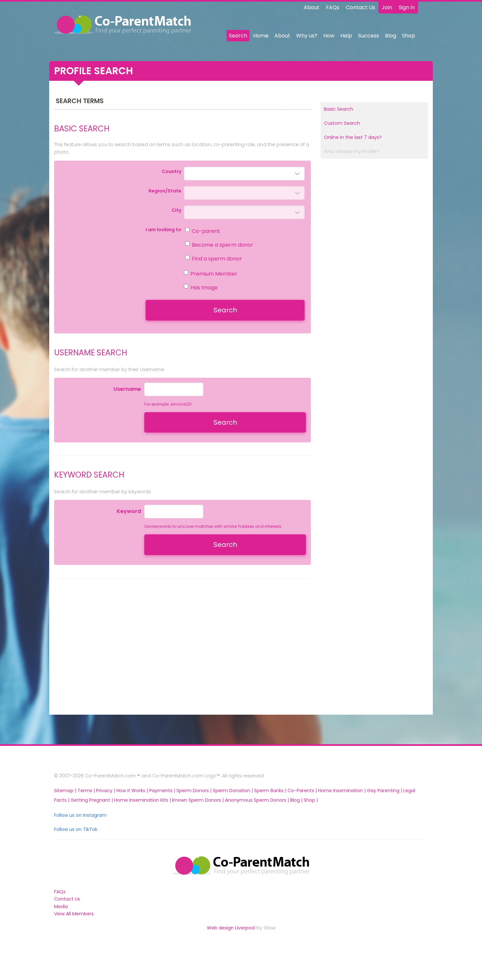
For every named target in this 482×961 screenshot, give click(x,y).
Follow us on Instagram (80, 815)
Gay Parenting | (385, 790)
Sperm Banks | (271, 790)
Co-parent (206, 231)
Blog (390, 35)
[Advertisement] (113, 654)
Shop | (311, 800)
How (328, 35)
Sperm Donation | (233, 790)
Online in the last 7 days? (353, 137)
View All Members (74, 913)
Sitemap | (65, 790)
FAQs (332, 7)
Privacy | (106, 790)
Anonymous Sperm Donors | (257, 800)
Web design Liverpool (231, 928)
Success (368, 35)
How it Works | (132, 790)
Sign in (407, 7)
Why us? (306, 35)
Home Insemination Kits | (143, 800)
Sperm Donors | (194, 790)
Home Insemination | (342, 790)
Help (346, 35)
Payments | (162, 790)
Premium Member (214, 274)
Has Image (204, 287)
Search (238, 35)
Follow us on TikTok (75, 829)
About (311, 7)
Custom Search (342, 123)
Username (127, 389)
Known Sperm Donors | (198, 800)
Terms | (86, 790)
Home (261, 35)
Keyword (129, 511)
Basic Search (338, 109)
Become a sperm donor (222, 245)
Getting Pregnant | (92, 800)
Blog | (297, 800)
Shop (408, 35)
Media (61, 906)
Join (387, 7)
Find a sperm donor (217, 258)
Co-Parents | (303, 790)
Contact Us (360, 7)
